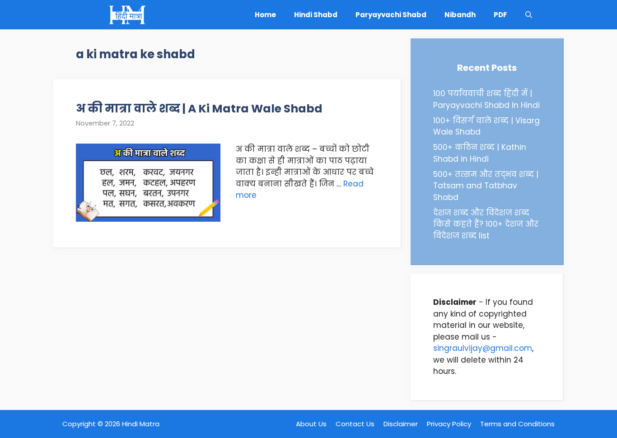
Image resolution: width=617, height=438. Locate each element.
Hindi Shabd (315, 14)
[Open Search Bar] (528, 14)
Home (265, 14)
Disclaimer (400, 424)
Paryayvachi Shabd (390, 14)
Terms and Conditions (517, 424)
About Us (311, 424)
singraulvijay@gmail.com (482, 348)
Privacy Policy (449, 424)
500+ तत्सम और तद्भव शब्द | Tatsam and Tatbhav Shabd (485, 186)
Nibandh (460, 14)
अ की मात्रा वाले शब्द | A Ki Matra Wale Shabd (199, 108)
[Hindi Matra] (127, 14)
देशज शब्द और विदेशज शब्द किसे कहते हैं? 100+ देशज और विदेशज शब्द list (485, 224)
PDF (500, 14)
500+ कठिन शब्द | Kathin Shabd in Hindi (479, 153)
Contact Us (355, 424)
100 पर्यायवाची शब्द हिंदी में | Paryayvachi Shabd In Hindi (486, 99)
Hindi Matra (140, 424)
